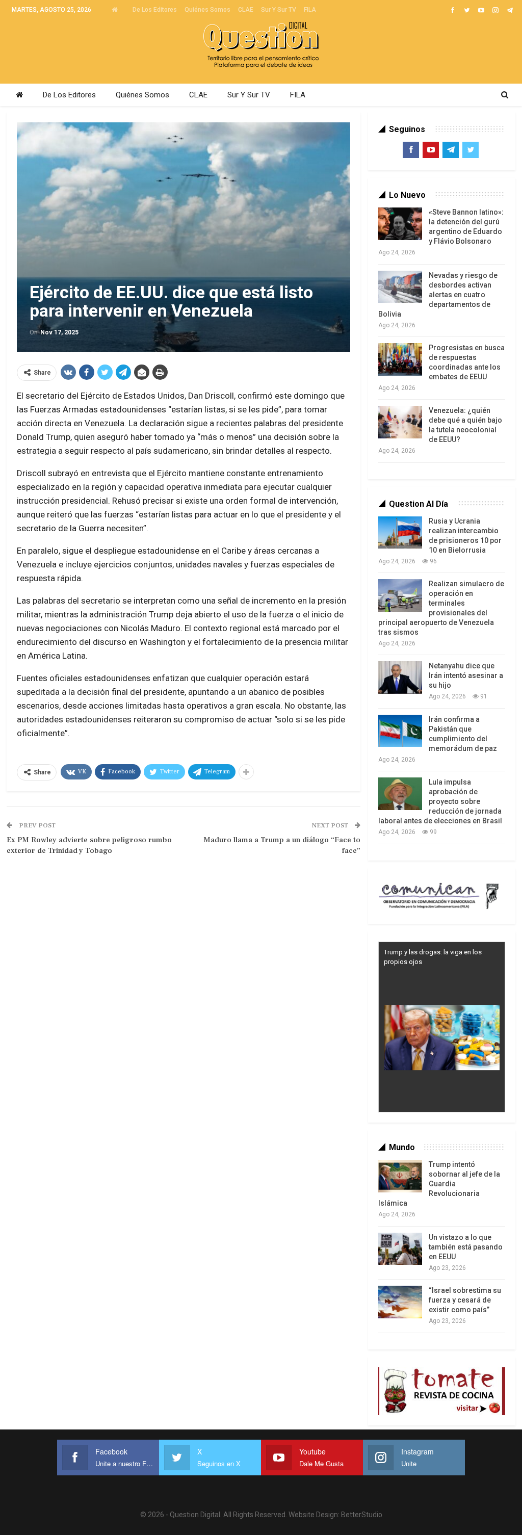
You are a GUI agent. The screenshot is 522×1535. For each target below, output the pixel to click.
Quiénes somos (207, 9)
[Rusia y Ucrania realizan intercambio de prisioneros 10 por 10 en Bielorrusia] (400, 532)
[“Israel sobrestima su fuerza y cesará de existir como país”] (400, 1302)
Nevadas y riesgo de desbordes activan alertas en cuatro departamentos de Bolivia (438, 294)
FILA (310, 9)
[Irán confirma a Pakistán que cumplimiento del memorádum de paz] (400, 731)
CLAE (245, 9)
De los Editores (155, 9)
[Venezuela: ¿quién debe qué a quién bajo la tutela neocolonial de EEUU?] (400, 422)
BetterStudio (361, 1515)
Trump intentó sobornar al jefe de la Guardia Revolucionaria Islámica (439, 1183)
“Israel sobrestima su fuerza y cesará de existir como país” (465, 1300)
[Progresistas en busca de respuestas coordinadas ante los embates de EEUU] (400, 359)
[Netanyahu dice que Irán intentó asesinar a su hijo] (400, 677)
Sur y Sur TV (278, 9)
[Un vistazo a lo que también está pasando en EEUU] (400, 1249)
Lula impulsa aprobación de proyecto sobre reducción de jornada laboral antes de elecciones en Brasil (440, 801)
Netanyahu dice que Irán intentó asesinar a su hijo (466, 675)
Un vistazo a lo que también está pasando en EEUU (466, 1247)
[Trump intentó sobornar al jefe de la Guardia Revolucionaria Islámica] (400, 1176)
